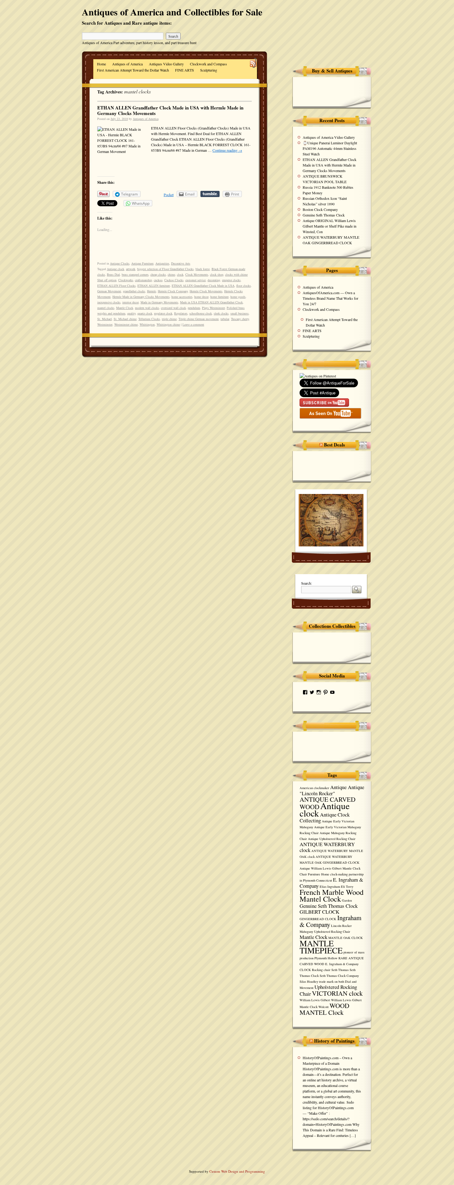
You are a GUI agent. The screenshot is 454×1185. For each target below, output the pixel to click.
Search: (306, 583)
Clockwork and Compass (208, 63)
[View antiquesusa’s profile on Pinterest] (325, 692)
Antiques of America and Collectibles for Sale (172, 12)
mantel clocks (105, 308)
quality (131, 313)
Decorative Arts (180, 263)
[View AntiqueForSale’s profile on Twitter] (311, 692)
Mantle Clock (124, 308)
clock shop (216, 274)
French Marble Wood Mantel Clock (332, 895)
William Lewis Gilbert (315, 1000)
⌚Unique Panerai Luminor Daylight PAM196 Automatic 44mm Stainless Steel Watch (330, 148)
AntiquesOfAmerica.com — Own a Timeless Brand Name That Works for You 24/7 (330, 298)
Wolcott (323, 1007)
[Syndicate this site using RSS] (253, 63)
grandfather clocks (134, 291)
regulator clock (163, 313)
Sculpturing (208, 70)
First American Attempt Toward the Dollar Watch (133, 70)
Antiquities (162, 263)
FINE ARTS (184, 70)
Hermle (151, 291)
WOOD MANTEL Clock (324, 1009)
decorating (214, 280)
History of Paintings (334, 1040)
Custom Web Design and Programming (237, 1171)
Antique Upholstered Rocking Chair (331, 839)
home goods (238, 296)
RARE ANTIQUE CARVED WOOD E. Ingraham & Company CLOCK (332, 964)
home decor (201, 296)
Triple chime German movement (199, 319)
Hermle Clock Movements (206, 291)
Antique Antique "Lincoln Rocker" (332, 790)
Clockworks (125, 280)
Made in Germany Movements (159, 302)
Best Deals (334, 444)
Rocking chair (321, 970)
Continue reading (227, 150)
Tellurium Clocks (149, 319)
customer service (195, 280)
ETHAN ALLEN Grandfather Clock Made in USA (203, 285)
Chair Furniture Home (314, 874)
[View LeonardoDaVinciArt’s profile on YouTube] (332, 692)
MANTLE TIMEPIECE (321, 947)
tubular (225, 319)
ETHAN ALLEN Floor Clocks (116, 285)
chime (171, 274)
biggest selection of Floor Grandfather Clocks (165, 269)
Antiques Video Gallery (166, 63)
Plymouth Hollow (326, 958)
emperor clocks (231, 280)
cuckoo (158, 280)
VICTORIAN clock (337, 993)
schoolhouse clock (200, 313)
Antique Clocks (119, 263)
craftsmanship (143, 280)
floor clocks (243, 285)
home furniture (219, 296)
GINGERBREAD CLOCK (318, 919)
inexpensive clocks (108, 302)
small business (239, 313)
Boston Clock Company (320, 209)
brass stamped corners (135, 274)
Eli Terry (347, 886)
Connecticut (324, 880)
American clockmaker (314, 788)
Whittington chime (168, 324)
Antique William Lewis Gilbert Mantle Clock (330, 868)
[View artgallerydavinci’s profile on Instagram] (318, 692)
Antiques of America (127, 63)
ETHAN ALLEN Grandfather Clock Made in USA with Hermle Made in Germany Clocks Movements (170, 110)
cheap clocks (158, 274)
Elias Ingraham (330, 886)
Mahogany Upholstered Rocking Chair (325, 931)
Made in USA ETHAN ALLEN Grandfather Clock (211, 302)
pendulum (194, 308)
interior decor (130, 302)
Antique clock (115, 269)
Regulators (180, 313)
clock (180, 274)
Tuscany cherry (240, 319)
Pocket (169, 194)
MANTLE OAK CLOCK (345, 938)
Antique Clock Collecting (325, 817)
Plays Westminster (213, 308)
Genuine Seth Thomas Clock (324, 214)
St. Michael (104, 319)
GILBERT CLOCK (319, 911)
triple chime (169, 319)
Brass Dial (113, 274)
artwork (130, 269)
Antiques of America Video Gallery (329, 137)
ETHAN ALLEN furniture (153, 285)
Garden (347, 900)
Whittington (147, 324)
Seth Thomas (340, 970)
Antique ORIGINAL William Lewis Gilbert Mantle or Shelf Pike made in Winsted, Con (329, 226)
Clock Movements (196, 274)
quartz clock (144, 313)
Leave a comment (193, 324)
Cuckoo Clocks (173, 280)
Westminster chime (126, 324)
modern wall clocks (147, 308)
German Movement (109, 291)
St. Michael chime (125, 319)
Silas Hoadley (309, 981)
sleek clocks (221, 313)
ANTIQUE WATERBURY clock (327, 847)
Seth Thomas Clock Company (339, 975)
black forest (202, 269)
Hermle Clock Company (173, 291)
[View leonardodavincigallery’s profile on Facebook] (305, 692)
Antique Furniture (142, 263)
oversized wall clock (173, 308)
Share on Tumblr (210, 194)
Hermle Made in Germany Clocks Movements (141, 296)
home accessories (181, 296)
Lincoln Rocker (341, 926)
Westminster (104, 324)
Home (101, 63)
